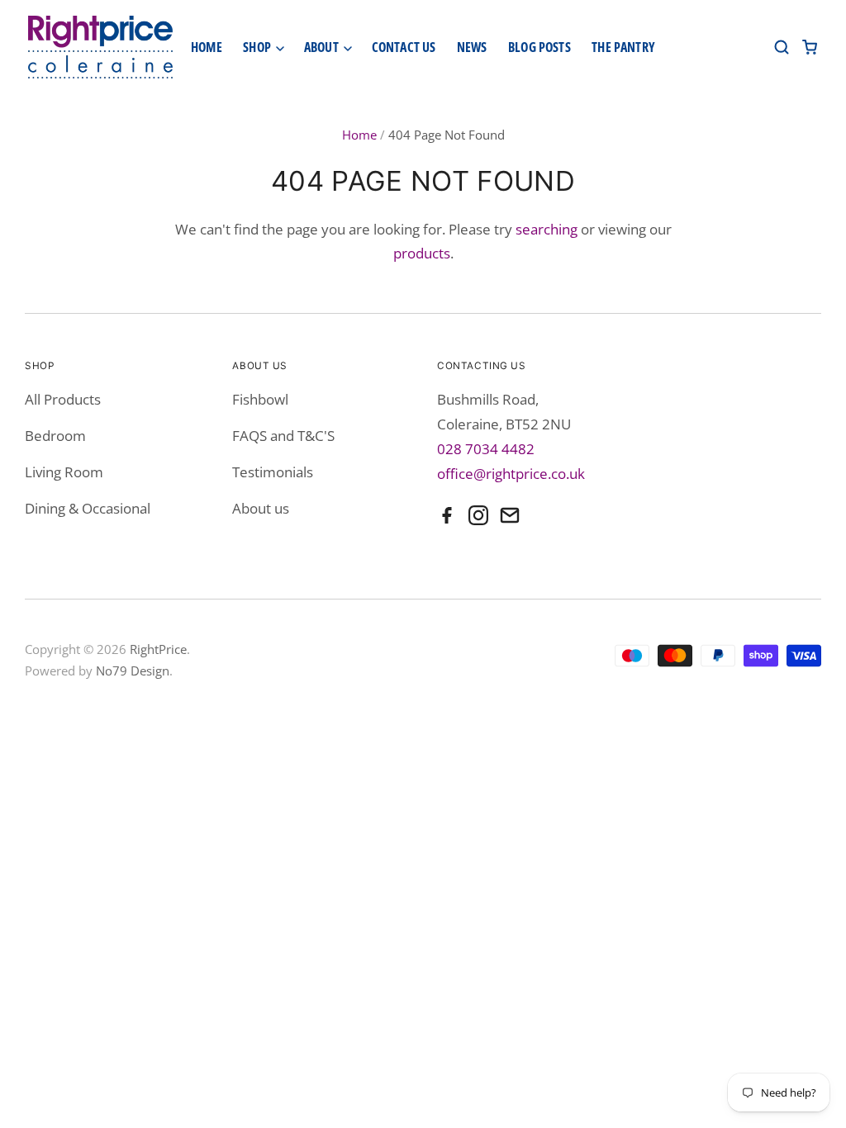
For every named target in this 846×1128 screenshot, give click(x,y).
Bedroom (55, 435)
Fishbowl (260, 399)
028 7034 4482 (486, 448)
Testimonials (272, 471)
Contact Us (404, 47)
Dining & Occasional (87, 508)
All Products (63, 399)
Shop (258, 47)
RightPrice (158, 649)
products (421, 253)
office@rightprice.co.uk (511, 473)
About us (260, 508)
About (322, 47)
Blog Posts (539, 47)
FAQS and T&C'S (283, 435)
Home (206, 47)
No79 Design (132, 670)
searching (546, 229)
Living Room (64, 471)
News (472, 47)
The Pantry (623, 47)
